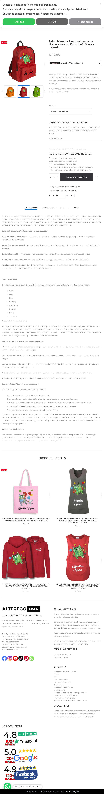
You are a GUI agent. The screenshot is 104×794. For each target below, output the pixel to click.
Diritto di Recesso (69, 698)
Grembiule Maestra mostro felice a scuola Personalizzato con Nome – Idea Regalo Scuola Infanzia (78, 586)
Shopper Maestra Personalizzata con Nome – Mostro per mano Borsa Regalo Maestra (26, 519)
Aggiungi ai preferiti (97, 178)
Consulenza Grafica (61, 679)
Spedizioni (57, 698)
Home (56, 674)
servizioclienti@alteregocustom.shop (15, 647)
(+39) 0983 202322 (12, 642)
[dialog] (52, 14)
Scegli (26, 524)
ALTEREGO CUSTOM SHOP (67, 191)
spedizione (74, 208)
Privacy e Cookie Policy (62, 701)
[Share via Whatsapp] (71, 195)
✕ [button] (100, 3)
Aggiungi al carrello (76, 177)
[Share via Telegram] (74, 195)
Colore (52, 106)
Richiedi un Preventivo (62, 682)
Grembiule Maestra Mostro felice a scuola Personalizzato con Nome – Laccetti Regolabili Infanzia (78, 520)
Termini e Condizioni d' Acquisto (65, 696)
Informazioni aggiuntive (53, 208)
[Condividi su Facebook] (49, 195)
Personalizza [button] (86, 21)
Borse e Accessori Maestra (69, 187)
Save (5, 42)
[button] (7, 786)
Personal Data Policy (80, 701)
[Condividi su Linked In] (57, 195)
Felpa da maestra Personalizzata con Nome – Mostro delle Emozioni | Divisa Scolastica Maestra (26, 586)
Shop (56, 677)
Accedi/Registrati (60, 690)
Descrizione (31, 208)
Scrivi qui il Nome (56, 138)
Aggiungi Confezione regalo (63, 158)
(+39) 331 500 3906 (12, 645)
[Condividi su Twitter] (53, 195)
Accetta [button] (19, 21)
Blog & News (58, 685)
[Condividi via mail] (67, 195)
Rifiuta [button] (53, 21)
